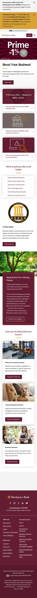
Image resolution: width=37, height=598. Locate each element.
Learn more (8, 82)
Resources (6, 540)
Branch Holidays (7, 550)
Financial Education (24, 519)
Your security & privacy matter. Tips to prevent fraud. (17, 156)
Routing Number (7, 553)
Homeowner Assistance (13, 7)
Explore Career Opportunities (16, 181)
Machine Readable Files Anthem (25, 551)
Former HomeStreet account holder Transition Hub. (17, 107)
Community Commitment (10, 532)
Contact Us (6, 547)
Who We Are (6, 523)
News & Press (7, 526)
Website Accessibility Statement (25, 540)
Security (21, 526)
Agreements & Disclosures (23, 530)
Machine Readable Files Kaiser (25, 556)
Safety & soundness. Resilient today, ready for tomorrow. (17, 132)
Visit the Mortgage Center (15, 188)
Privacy (21, 523)
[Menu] (34, 35)
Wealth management (13, 419)
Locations (6, 544)
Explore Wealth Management (16, 178)
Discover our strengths (15, 319)
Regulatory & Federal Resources (25, 535)
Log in (29, 35)
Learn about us (9, 244)
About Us (6, 519)
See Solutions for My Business (16, 185)
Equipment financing (13, 377)
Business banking (12, 462)
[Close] (34, 3)
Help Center (6, 556)
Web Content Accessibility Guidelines (26, 545)
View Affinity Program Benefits (17, 192)
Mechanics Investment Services (17, 195)
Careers (5, 529)
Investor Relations (8, 535)
